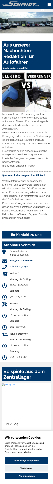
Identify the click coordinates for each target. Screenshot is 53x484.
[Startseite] (20, 3)
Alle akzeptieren (27, 476)
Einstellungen (26, 468)
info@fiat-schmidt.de (21, 260)
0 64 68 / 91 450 (19, 266)
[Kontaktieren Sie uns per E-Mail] (42, 10)
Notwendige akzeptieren (26, 460)
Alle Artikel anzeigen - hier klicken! (25, 175)
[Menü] (49, 4)
